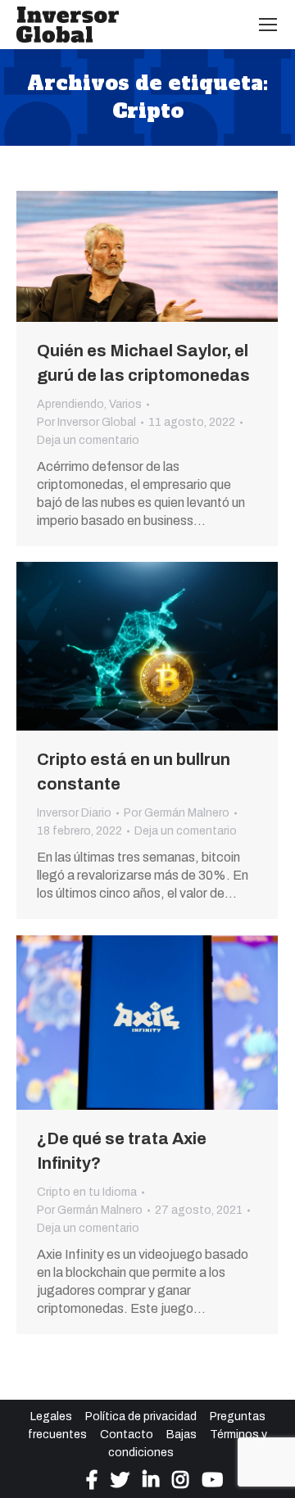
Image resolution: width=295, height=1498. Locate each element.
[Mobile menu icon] (268, 24)
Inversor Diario (74, 813)
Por (86, 422)
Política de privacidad (141, 1416)
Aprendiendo (70, 404)
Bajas (181, 1434)
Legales (51, 1416)
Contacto (126, 1434)
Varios (125, 404)
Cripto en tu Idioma (87, 1192)
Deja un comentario (88, 440)
